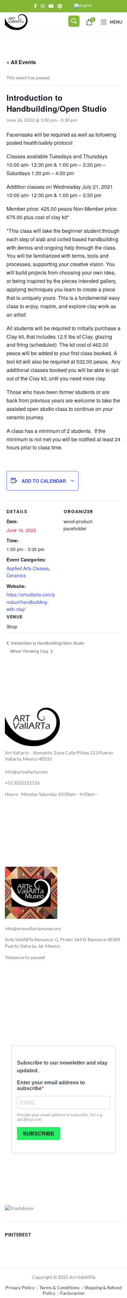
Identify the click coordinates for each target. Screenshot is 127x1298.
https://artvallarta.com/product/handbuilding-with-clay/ (31, 601)
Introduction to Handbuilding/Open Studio (47, 643)
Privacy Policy (20, 1287)
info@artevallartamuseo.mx (33, 928)
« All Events (21, 62)
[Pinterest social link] (60, 6)
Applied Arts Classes (28, 568)
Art (8, 752)
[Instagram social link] (43, 6)
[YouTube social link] (51, 6)
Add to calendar (43, 481)
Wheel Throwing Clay (29, 651)
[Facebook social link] (35, 6)
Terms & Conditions (59, 1287)
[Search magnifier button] (73, 21)
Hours (11, 794)
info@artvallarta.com (26, 771)
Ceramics (16, 575)
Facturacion (72, 1293)
